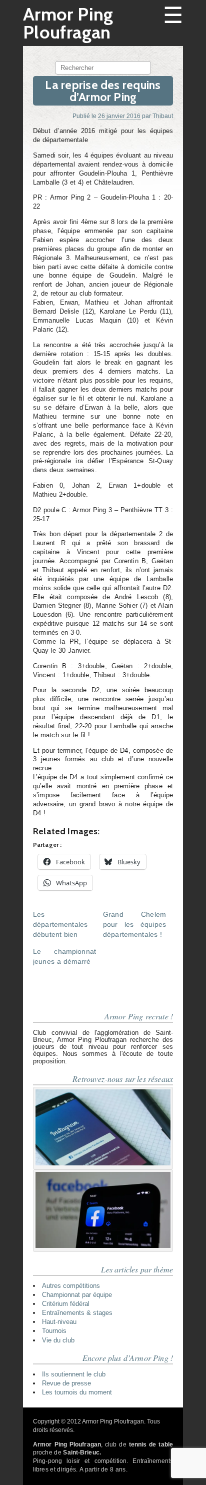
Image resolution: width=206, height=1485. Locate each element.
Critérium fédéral (66, 1303)
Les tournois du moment (77, 1392)
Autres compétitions (71, 1285)
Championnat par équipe (77, 1294)
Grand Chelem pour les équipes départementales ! (134, 924)
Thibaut (162, 116)
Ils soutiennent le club (74, 1374)
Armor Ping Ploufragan (68, 23)
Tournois (54, 1330)
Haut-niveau (59, 1321)
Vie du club (58, 1340)
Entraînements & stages (77, 1312)
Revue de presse (66, 1383)
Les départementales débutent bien (60, 924)
